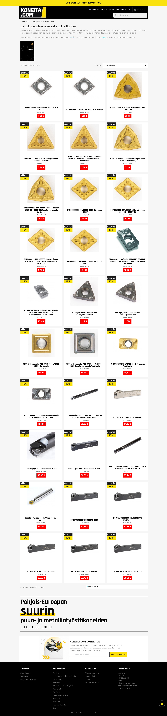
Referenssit (57, 682)
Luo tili (87, 679)
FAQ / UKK (56, 692)
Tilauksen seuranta (92, 673)
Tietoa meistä (58, 679)
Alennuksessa (25, 673)
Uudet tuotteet (26, 676)
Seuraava (94, 586)
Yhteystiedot (114, 9)
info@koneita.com (130, 686)
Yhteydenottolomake (60, 695)
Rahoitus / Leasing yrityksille (63, 686)
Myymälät (56, 701)
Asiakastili (90, 668)
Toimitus (56, 673)
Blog (54, 708)
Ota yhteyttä (106, 37)
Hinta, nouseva (125, 65)
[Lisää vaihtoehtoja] (162, 703)
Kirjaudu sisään (126, 9)
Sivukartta (56, 698)
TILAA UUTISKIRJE (118, 654)
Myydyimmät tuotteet (28, 679)
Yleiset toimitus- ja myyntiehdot (64, 676)
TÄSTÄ (71, 37)
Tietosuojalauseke (59, 705)
